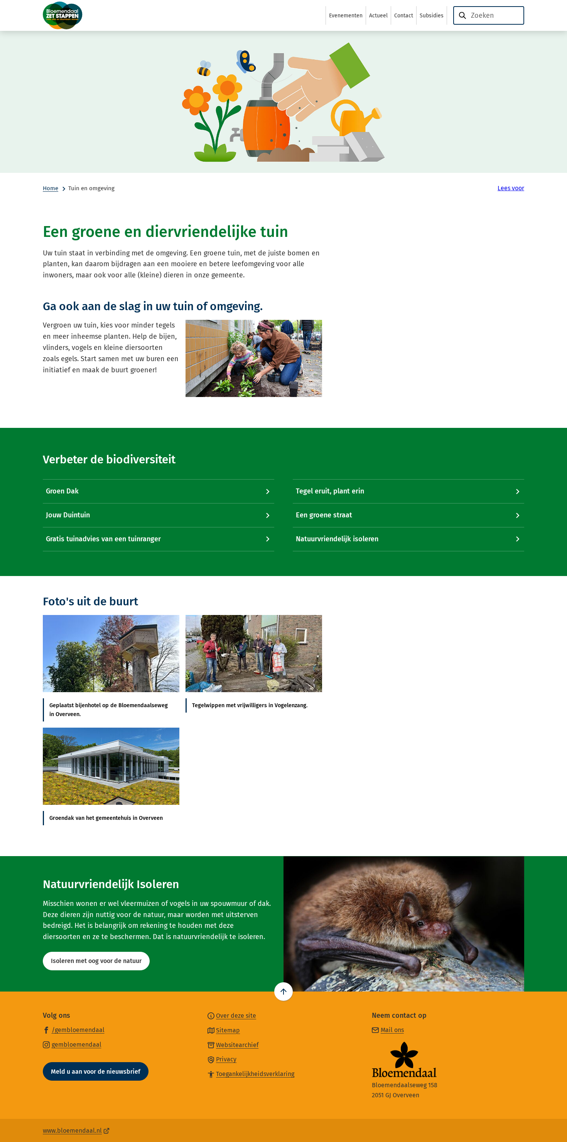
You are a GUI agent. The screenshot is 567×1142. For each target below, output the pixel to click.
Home (50, 188)
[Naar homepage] (81, 15)
